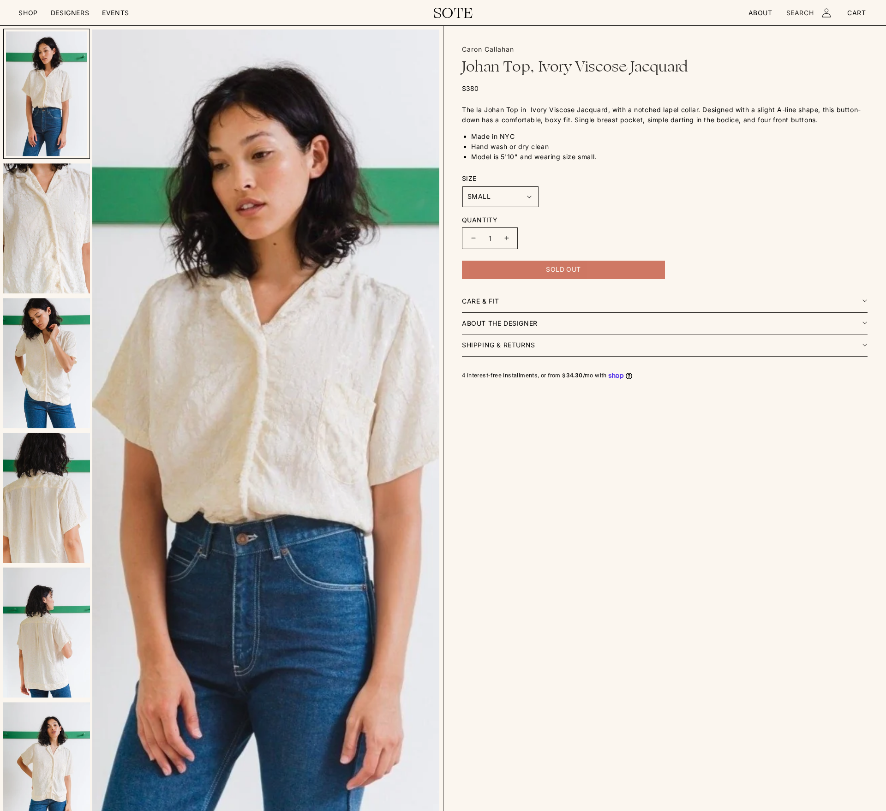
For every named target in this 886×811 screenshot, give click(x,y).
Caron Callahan (488, 49)
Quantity (479, 220)
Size (469, 178)
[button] (28, 13)
